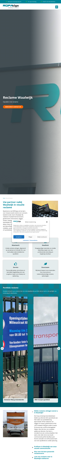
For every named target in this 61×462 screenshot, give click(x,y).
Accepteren (19, 237)
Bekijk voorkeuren (42, 237)
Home (4, 198)
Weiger (30, 237)
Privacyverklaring (33, 240)
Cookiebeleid (26, 240)
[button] (47, 222)
